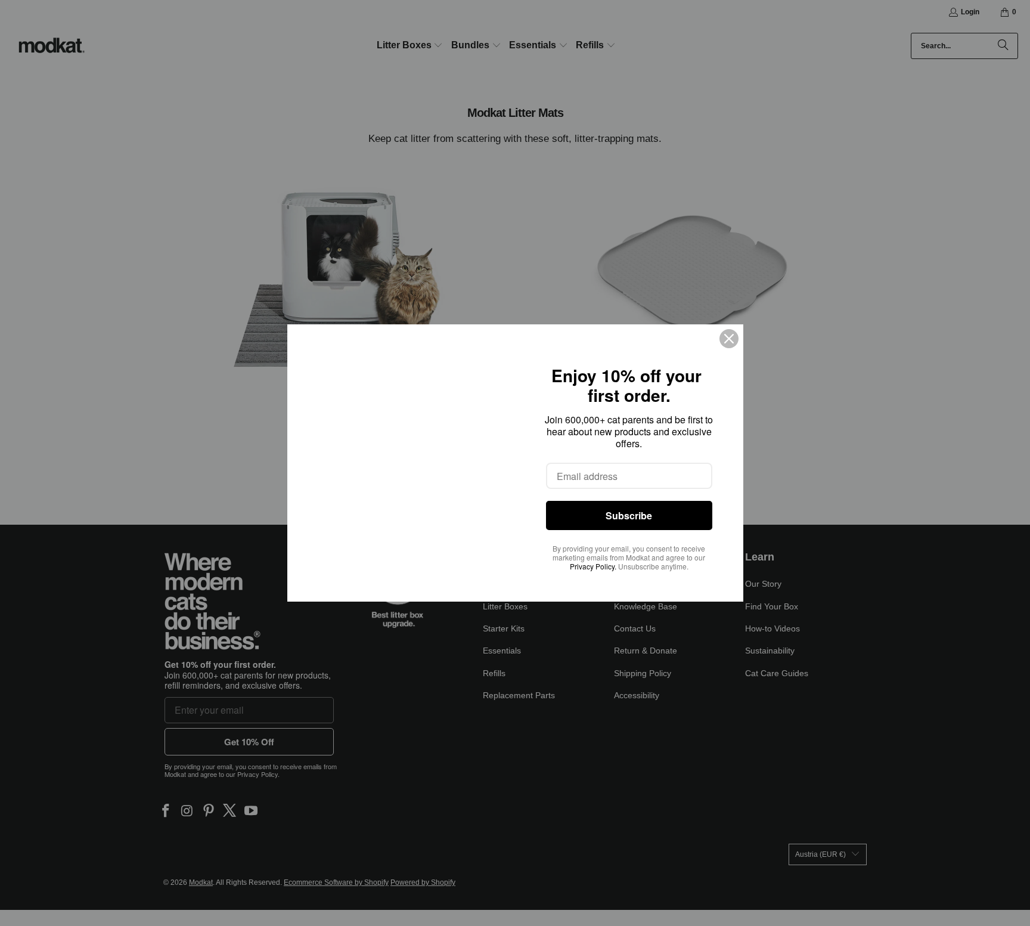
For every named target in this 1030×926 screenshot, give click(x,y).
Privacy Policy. (593, 566)
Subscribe (629, 515)
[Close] (729, 338)
